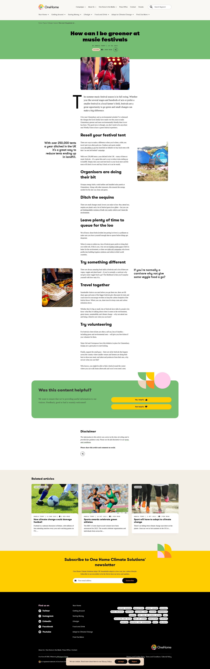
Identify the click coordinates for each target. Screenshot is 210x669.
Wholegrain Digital (62, 657)
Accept (121, 662)
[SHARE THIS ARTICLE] (116, 49)
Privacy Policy (107, 661)
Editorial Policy (167, 657)
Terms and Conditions (153, 657)
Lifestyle (87, 14)
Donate (141, 7)
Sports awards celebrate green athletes (100, 521)
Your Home (42, 14)
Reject (134, 662)
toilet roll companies (114, 249)
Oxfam (82, 346)
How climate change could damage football (53, 521)
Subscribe (130, 580)
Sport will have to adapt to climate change (152, 521)
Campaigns (80, 7)
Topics (45, 23)
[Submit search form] (160, 7)
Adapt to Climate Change (122, 14)
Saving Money (73, 14)
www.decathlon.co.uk (88, 148)
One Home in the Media (107, 7)
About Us (91, 7)
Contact (133, 7)
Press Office (123, 7)
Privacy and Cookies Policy (136, 657)
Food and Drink (101, 14)
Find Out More (142, 14)
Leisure (56, 23)
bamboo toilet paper (116, 247)
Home (40, 23)
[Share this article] (82, 454)
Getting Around (57, 14)
